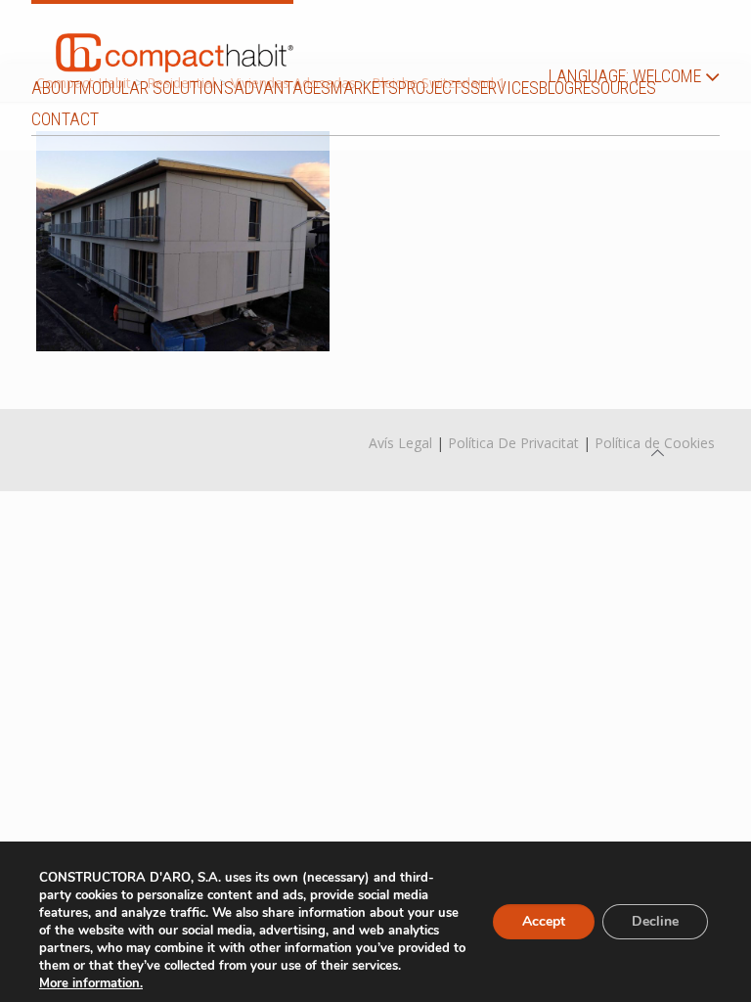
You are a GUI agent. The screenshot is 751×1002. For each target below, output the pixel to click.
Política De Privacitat (513, 442)
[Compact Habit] (174, 38)
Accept (543, 921)
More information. (91, 983)
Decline (655, 921)
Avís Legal (400, 442)
